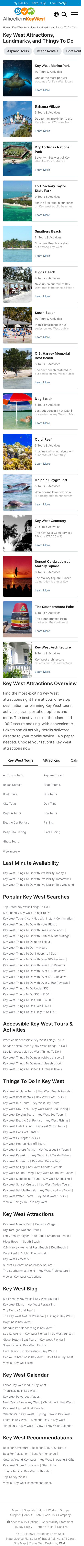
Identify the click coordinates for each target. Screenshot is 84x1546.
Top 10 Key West (14, 1477)
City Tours (10, 803)
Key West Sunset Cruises (19, 1184)
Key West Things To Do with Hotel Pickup (30, 924)
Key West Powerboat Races (21, 1396)
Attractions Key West (50, 1533)
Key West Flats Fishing (17, 1126)
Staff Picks (49, 1465)
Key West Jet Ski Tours (54, 1149)
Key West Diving (13, 1304)
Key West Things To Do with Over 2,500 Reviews (35, 982)
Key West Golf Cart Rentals (21, 1132)
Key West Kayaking (15, 1155)
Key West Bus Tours (16, 1103)
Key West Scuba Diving (18, 1172)
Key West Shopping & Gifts (57, 1459)
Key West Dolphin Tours (18, 1114)
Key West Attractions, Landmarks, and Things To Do (41, 27)
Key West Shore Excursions (21, 1465)
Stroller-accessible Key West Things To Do (31, 1051)
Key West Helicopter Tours (20, 1138)
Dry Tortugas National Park (21, 1230)
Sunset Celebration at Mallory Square (27, 1265)
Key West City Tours (46, 1103)
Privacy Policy (22, 1526)
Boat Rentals (52, 784)
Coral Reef (43, 439)
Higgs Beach (45, 272)
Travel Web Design (41, 1543)
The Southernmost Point (54, 607)
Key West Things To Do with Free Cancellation (33, 930)
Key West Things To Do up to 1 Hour (26, 941)
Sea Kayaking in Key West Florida (25, 1333)
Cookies (62, 1526)
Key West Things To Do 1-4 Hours (25, 947)
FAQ (38, 1515)
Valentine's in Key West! (18, 1414)
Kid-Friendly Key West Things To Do (26, 912)
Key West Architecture (53, 647)
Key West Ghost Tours (50, 1126)
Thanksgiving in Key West (19, 1390)
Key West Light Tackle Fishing (51, 1155)
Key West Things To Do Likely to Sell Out (29, 1011)
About (28, 1515)
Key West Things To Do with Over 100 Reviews (34, 959)
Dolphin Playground (51, 480)
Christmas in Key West (58, 1402)
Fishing (48, 822)
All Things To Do (13, 775)
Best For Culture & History (49, 1447)
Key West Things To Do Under (26, 988)
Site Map (20, 1543)
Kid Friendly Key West (17, 1298)
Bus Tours (50, 794)
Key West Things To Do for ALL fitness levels (32, 1069)
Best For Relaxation (15, 1453)
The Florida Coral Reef (18, 1310)
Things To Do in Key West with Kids (26, 1471)
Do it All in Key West (60, 1357)
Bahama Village (47, 106)
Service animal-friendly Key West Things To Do (34, 1046)
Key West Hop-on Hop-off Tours (24, 1143)
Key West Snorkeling (56, 1178)
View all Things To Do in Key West (25, 1202)
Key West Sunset (61, 1333)
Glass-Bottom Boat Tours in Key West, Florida (33, 1339)
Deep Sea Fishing (14, 832)
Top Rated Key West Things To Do (25, 907)
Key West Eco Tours (51, 1114)
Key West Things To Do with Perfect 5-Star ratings (36, 936)
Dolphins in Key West (16, 1322)
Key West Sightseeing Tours (21, 1178)
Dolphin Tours (12, 813)
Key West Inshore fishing (19, 1149)
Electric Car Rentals (16, 822)
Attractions (51, 760)
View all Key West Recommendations (27, 1482)
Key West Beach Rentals (54, 1091)
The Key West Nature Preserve (23, 1316)
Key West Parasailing (46, 1161)
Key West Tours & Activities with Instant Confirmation (38, 918)
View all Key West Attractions (22, 1276)
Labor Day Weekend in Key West (24, 1385)
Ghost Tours (11, 841)
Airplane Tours (53, 775)
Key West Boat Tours (50, 1097)
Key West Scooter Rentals (45, 1167)
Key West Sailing (14, 1167)
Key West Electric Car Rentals (22, 1120)
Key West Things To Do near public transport (32, 1057)
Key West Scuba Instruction (55, 1172)
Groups (64, 1510)
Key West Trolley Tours (54, 1184)
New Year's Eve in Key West (21, 1402)
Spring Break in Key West (54, 1414)
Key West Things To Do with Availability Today (33, 873)
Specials (29, 1510)
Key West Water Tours (51, 1196)
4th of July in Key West (18, 1425)
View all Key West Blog (18, 1362)
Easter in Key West (15, 1419)
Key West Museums (16, 1161)
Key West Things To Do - (26, 994)
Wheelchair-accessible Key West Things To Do (33, 1040)
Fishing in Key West (60, 1316)
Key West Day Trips (16, 1108)
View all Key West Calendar (55, 1425)
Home (6, 27)
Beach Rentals (12, 784)
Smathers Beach (48, 231)
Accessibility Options (24, 1522)
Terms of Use (44, 1526)
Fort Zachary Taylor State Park (23, 1235)
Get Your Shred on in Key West (23, 1357)
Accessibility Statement (57, 1522)
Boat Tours (10, 794)
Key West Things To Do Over (26, 1006)
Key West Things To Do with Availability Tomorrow (36, 879)
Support (15, 1515)
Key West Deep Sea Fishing (50, 1108)
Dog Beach (43, 399)
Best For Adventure (16, 1447)
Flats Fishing (52, 832)
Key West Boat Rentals (18, 1097)
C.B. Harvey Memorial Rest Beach (25, 1247)
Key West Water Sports (18, 1196)
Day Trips (50, 803)
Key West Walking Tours (55, 1190)
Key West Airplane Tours (19, 1091)
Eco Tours (50, 813)
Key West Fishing (56, 1120)
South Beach (45, 313)
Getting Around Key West (19, 1459)
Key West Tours (21, 760)
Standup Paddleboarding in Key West (27, 1328)
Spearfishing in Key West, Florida (24, 1345)
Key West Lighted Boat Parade (23, 1408)
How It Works (47, 1510)
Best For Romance (44, 1453)
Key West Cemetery (50, 521)
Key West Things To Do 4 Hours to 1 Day (29, 953)
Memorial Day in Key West (48, 1419)
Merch (16, 1510)
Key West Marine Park (52, 66)
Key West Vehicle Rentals (19, 1190)
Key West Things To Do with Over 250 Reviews (34, 965)
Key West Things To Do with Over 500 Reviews (34, 971)
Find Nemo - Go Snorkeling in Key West (29, 1351)
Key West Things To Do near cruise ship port (32, 1063)
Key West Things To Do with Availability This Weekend (38, 884)
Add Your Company (58, 1515)
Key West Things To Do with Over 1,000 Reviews (35, 976)
